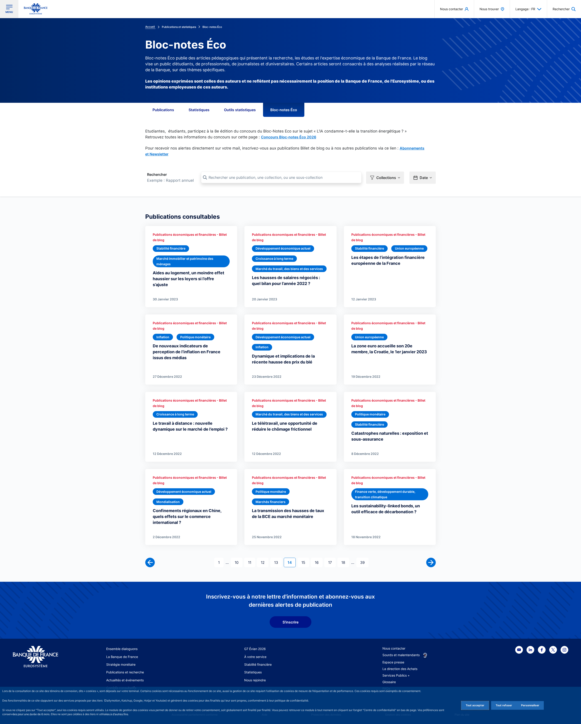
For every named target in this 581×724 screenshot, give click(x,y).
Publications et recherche (125, 672)
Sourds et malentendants (401, 655)
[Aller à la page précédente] (150, 562)
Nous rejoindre (255, 680)
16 (319, 562)
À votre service (255, 657)
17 (332, 562)
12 (264, 562)
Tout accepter (475, 705)
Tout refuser (504, 705)
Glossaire (389, 682)
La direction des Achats (399, 669)
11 (251, 562)
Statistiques (199, 110)
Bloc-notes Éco (283, 110)
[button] (564, 9)
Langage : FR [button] (525, 9)
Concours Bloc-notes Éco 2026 (288, 137)
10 (238, 562)
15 (305, 562)
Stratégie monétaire (120, 664)
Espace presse (393, 662)
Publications (163, 110)
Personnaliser (530, 705)
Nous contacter (393, 648)
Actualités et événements (125, 680)
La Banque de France (122, 657)
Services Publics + (396, 675)
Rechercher (157, 174)
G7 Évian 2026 (255, 649)
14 (291, 562)
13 (278, 562)
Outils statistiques (240, 110)
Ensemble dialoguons (122, 649)
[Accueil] (40, 657)
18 (345, 562)
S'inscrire (290, 622)
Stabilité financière (258, 664)
